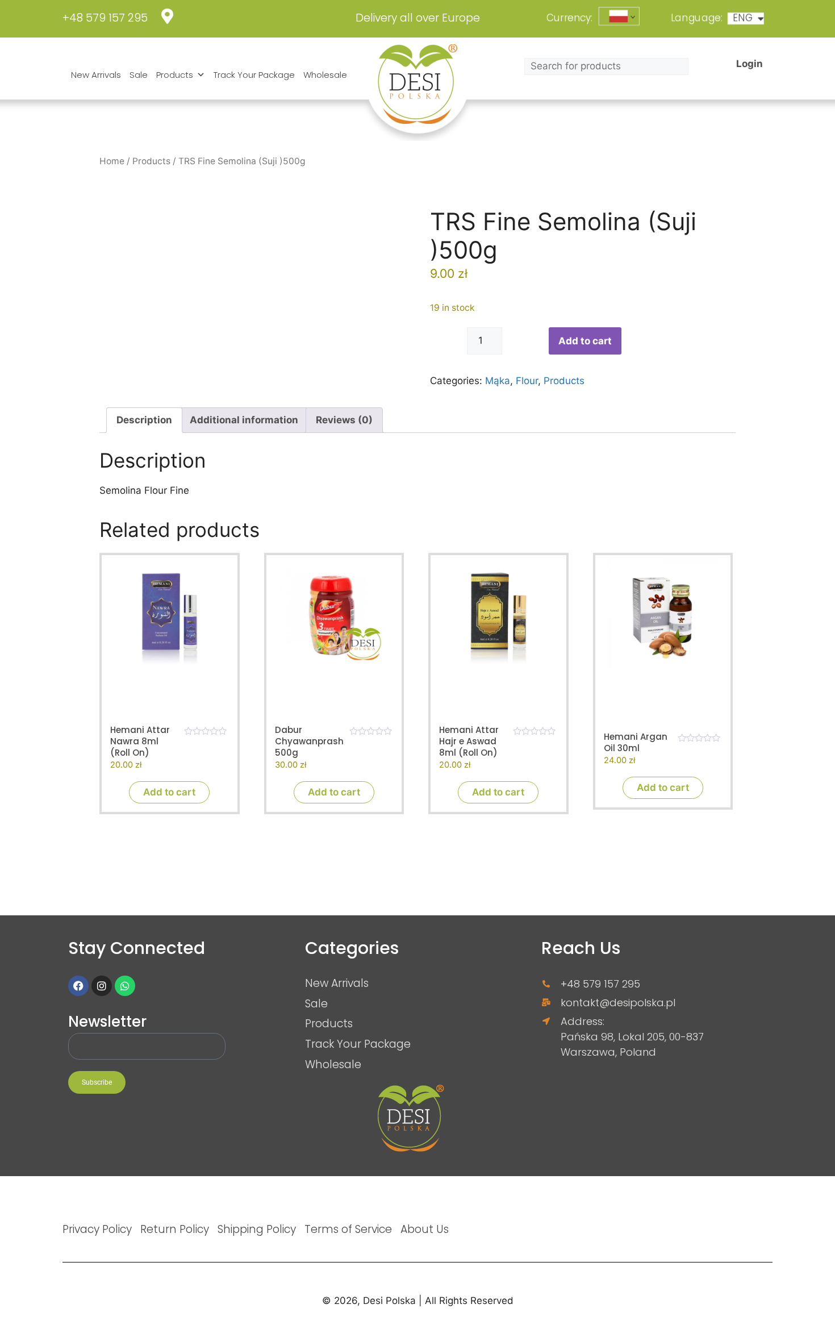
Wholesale (325, 75)
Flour (527, 380)
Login (749, 63)
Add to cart (585, 341)
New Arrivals (96, 75)
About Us (424, 1229)
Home (111, 161)
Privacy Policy (97, 1229)
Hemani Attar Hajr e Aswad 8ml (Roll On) (469, 741)
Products (174, 75)
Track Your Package (254, 75)
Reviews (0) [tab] (344, 420)
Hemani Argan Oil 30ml (635, 742)
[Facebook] (78, 986)
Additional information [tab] (244, 420)
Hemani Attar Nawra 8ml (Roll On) (140, 741)
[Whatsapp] (125, 986)
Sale (139, 75)
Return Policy (174, 1229)
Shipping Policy (257, 1229)
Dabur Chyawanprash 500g (309, 741)
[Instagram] (101, 986)
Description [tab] (144, 420)
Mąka (497, 380)
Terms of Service (348, 1229)
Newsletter (107, 1022)
